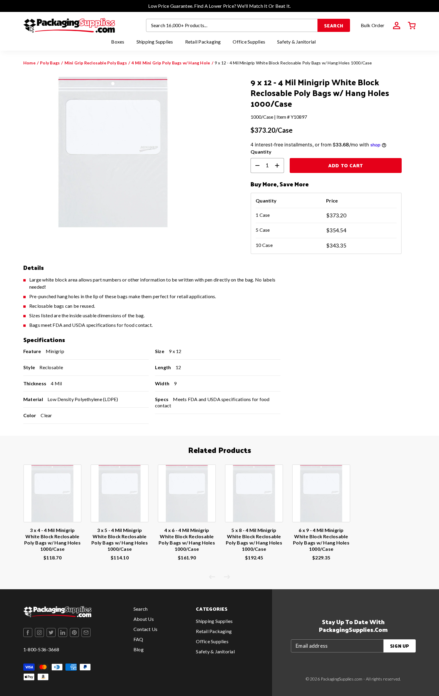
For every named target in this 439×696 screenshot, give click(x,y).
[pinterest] (74, 632)
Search (333, 25)
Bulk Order (372, 25)
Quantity (261, 151)
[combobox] (232, 25)
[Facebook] (27, 632)
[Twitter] (51, 632)
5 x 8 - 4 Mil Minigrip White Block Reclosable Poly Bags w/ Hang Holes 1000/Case (254, 539)
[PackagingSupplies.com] (69, 25)
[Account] (396, 25)
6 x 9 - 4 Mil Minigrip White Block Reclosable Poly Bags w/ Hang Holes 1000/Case (321, 539)
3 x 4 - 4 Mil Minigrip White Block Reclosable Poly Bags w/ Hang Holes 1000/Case (52, 539)
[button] (412, 26)
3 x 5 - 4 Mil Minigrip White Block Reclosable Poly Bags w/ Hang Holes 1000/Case (119, 539)
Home (29, 62)
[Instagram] (39, 632)
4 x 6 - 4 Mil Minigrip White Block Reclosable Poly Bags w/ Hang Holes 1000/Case (187, 539)
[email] (86, 632)
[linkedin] (62, 632)
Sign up (399, 646)
